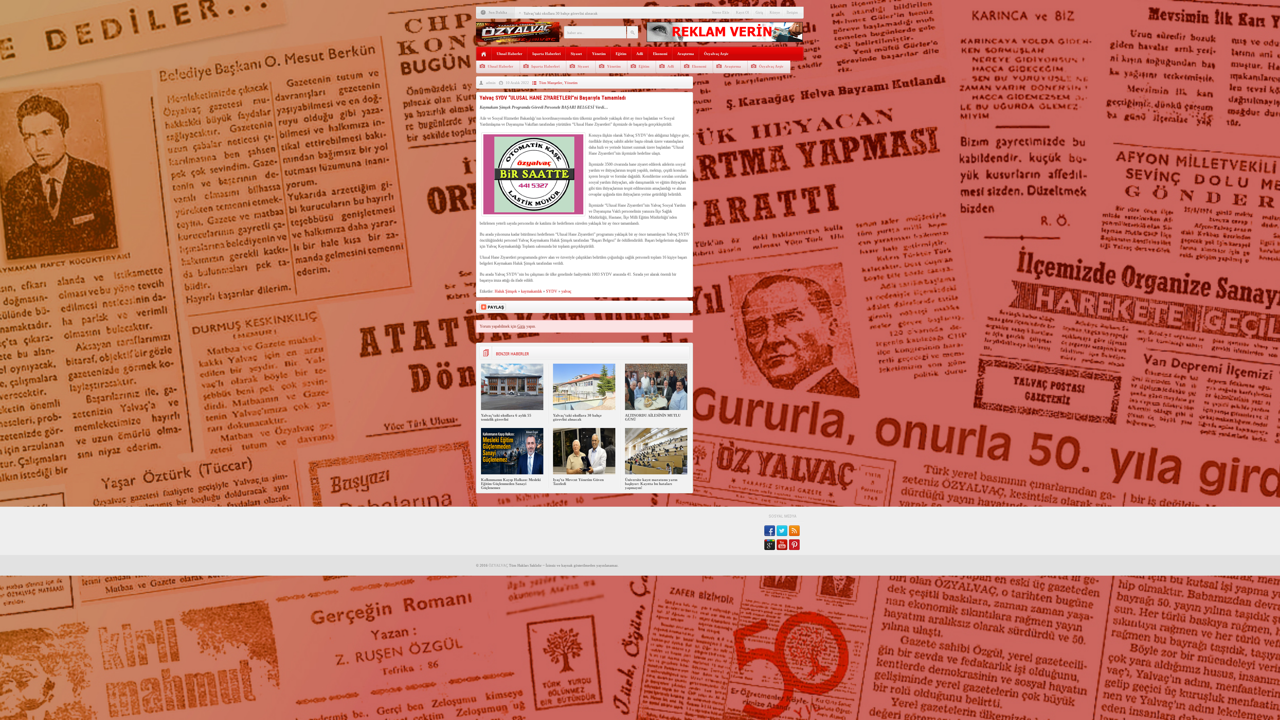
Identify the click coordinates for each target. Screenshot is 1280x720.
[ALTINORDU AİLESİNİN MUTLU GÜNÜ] (656, 408)
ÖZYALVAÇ (498, 565)
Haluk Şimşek (506, 291)
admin (491, 83)
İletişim (792, 12)
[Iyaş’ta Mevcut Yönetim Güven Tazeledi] (584, 473)
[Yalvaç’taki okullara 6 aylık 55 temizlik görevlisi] (512, 408)
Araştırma (685, 54)
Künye (775, 12)
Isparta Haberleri (546, 54)
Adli (639, 54)
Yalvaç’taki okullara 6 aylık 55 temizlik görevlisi (506, 417)
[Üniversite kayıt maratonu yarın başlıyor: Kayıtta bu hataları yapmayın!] (656, 473)
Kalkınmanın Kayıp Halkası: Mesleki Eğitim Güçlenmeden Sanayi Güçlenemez (511, 484)
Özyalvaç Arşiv (716, 54)
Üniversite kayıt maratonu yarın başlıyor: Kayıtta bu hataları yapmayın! (651, 484)
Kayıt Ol (742, 12)
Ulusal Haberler (509, 54)
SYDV (551, 291)
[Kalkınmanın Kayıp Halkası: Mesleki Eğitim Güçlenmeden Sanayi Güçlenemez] (512, 473)
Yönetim (599, 54)
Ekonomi (660, 54)
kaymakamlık (531, 291)
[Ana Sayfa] (484, 54)
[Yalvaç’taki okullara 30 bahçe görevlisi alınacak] (584, 408)
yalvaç (566, 291)
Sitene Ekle (720, 12)
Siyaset (576, 54)
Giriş (759, 12)
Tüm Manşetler (550, 83)
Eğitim (621, 54)
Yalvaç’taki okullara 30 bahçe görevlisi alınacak (577, 417)
